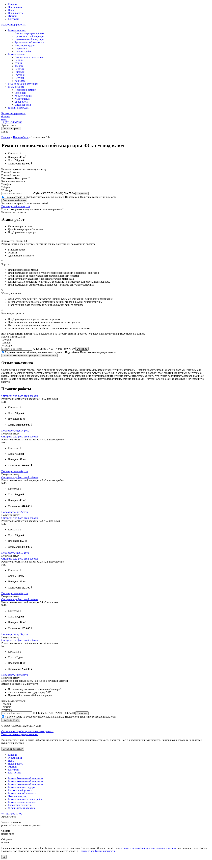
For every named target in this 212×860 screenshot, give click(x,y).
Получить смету (11, 720)
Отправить (82, 193)
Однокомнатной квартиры (30, 36)
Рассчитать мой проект (14, 200)
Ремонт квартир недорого (22, 787)
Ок (4, 857)
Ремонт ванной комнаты (22, 793)
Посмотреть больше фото (15, 206)
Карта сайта (14, 772)
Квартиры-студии (25, 45)
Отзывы (12, 16)
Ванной (19, 60)
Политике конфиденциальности (98, 197)
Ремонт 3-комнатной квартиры (25, 784)
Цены (11, 10)
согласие (17, 197)
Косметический (23, 95)
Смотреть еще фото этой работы (19, 395)
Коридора (20, 80)
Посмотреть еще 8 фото (14, 593)
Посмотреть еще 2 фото (14, 512)
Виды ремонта (16, 86)
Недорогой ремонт (25, 89)
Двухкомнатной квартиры (29, 39)
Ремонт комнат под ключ (29, 57)
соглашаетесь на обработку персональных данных (147, 848)
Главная (12, 4)
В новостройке (23, 51)
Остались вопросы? (13, 749)
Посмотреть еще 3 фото (14, 634)
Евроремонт (21, 101)
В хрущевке (21, 48)
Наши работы (15, 13)
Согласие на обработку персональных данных (27, 731)
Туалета (19, 66)
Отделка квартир (17, 796)
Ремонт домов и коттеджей (23, 83)
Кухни (18, 63)
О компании (15, 7)
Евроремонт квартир (19, 805)
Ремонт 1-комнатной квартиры (25, 778)
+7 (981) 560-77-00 (11, 122)
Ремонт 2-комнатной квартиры (25, 781)
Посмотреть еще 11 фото (15, 552)
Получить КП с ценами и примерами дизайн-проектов (29, 355)
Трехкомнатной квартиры (29, 42)
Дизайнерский (23, 104)
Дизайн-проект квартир (21, 808)
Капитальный (22, 98)
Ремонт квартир (17, 30)
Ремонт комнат (16, 54)
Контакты (13, 19)
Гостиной (20, 74)
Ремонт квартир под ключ (29, 33)
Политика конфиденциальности (19, 734)
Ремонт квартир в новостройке (25, 799)
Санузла (19, 69)
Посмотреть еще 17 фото (15, 430)
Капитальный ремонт (20, 790)
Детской (19, 77)
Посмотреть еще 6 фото (14, 471)
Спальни (20, 71)
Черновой (20, 92)
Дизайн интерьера (18, 107)
